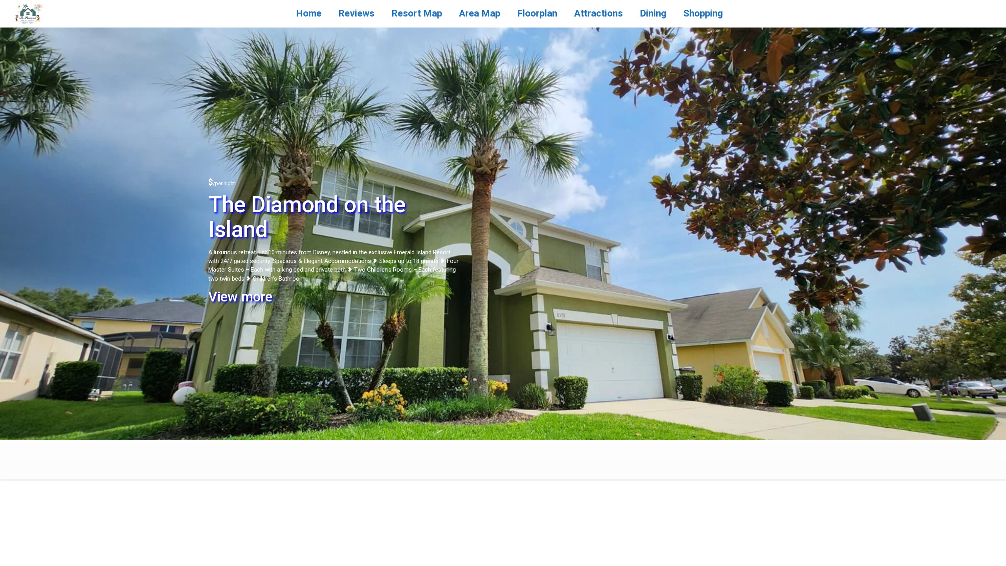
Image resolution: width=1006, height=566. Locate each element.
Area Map (479, 13)
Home (308, 13)
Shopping (703, 13)
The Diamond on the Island (307, 217)
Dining (653, 13)
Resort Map (416, 13)
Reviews (356, 13)
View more (240, 297)
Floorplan (537, 13)
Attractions (598, 13)
